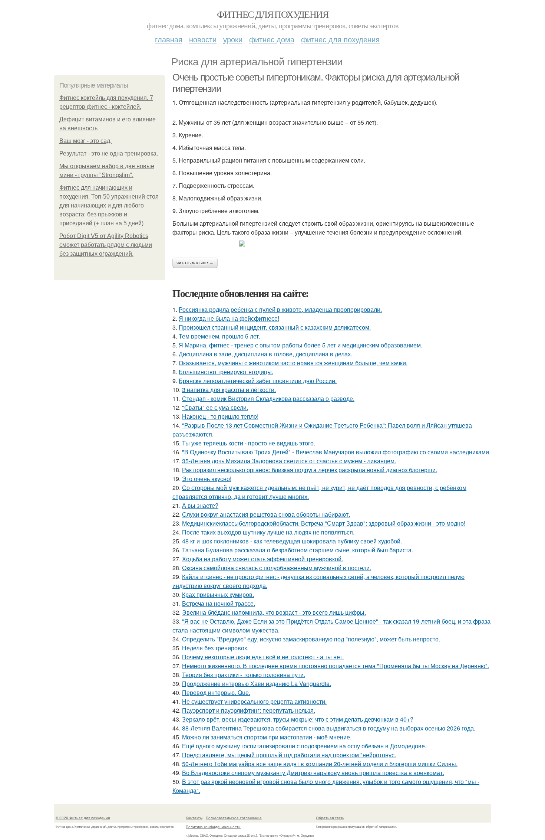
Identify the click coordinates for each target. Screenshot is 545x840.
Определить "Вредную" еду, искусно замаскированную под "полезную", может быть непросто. (311, 639)
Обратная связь (330, 817)
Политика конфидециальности (213, 826)
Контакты (194, 817)
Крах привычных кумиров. (218, 594)
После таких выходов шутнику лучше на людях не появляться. (268, 532)
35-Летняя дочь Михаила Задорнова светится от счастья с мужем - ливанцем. (289, 461)
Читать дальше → (195, 262)
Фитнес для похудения (272, 14)
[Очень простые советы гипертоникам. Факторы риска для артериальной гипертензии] (331, 243)
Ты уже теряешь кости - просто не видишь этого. (248, 443)
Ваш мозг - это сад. (85, 141)
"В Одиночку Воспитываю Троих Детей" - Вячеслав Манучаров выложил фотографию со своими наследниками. (336, 452)
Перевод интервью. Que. (216, 692)
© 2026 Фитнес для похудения (83, 817)
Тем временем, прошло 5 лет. (219, 336)
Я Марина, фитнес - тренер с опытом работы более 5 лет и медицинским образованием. (300, 345)
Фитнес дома (271, 39)
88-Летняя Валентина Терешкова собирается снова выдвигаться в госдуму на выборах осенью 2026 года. (328, 728)
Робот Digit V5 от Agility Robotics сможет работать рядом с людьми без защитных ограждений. (105, 245)
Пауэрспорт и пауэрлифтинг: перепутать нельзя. (248, 710)
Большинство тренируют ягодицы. (226, 371)
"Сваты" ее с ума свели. (215, 407)
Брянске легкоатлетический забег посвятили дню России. (258, 380)
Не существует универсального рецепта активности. (254, 701)
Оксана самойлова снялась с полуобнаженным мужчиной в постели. (276, 567)
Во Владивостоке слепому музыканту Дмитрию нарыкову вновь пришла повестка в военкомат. (313, 772)
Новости (203, 39)
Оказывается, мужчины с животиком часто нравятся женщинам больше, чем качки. (293, 363)
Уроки (232, 39)
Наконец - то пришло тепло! (220, 416)
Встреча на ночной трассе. (218, 603)
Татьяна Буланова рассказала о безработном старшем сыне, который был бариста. (297, 550)
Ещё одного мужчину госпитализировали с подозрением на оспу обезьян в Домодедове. (304, 746)
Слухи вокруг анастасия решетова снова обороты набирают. (266, 514)
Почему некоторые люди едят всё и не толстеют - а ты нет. (263, 657)
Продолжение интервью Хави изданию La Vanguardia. (256, 683)
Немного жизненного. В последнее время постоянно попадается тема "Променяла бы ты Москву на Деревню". (335, 665)
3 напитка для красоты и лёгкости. (229, 389)
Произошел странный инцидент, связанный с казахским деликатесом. (275, 327)
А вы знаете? (200, 505)
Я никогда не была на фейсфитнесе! (229, 318)
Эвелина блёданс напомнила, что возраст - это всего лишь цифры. (274, 612)
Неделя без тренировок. (215, 648)
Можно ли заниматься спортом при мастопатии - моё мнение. (266, 737)
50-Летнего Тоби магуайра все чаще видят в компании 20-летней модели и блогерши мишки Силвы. (320, 763)
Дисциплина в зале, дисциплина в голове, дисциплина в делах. (265, 354)
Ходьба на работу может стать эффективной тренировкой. (262, 559)
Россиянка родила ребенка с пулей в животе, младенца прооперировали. (280, 309)
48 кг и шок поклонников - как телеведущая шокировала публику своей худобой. (292, 541)
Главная (168, 39)
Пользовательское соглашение (234, 817)
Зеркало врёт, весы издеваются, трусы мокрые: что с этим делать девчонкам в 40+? (297, 719)
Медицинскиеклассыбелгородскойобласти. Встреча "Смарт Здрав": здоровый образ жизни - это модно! (323, 523)
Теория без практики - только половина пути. (243, 674)
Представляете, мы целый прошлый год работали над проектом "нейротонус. (289, 755)
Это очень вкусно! (206, 478)
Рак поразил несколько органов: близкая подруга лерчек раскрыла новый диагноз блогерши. (309, 469)
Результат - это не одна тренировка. (108, 153)
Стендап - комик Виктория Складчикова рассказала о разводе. (268, 398)
